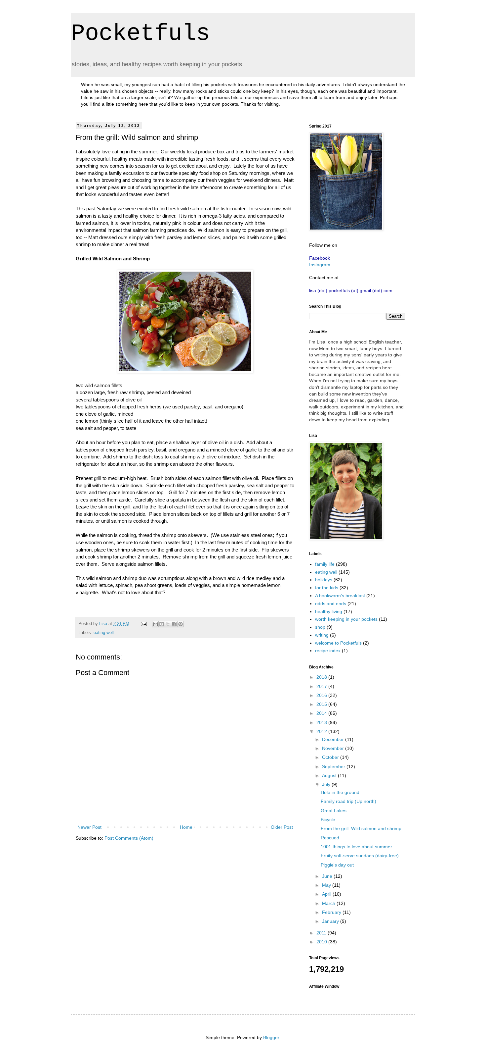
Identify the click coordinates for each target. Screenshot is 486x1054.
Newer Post (89, 827)
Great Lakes (333, 810)
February (332, 912)
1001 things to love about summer (356, 846)
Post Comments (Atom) (128, 838)
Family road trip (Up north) (348, 801)
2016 (322, 695)
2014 (322, 713)
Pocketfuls (140, 34)
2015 (322, 704)
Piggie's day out (337, 865)
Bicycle (328, 819)
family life (325, 564)
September (334, 766)
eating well (104, 632)
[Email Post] (143, 623)
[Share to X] (168, 624)
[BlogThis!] (161, 624)
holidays (323, 579)
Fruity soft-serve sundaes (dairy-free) (360, 855)
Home (186, 827)
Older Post (282, 827)
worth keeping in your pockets (346, 619)
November (333, 748)
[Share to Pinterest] (180, 624)
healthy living (328, 611)
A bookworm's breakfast (340, 595)
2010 (322, 941)
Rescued (330, 837)
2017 (322, 686)
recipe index (328, 650)
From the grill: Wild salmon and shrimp (361, 828)
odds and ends (330, 603)
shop (320, 627)
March (329, 903)
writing (322, 635)
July (327, 784)
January (331, 921)
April (327, 894)
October (331, 757)
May (327, 885)
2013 (322, 722)
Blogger (271, 1037)
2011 (322, 932)
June (328, 876)
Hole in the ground (340, 792)
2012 (322, 731)
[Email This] (155, 624)
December (333, 739)
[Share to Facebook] (174, 624)
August (330, 775)
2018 (322, 677)
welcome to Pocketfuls (338, 643)
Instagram (319, 264)
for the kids (326, 587)
